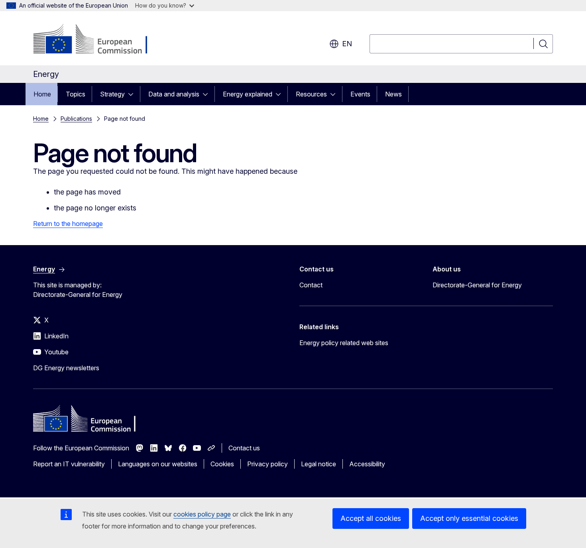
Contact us (244, 448)
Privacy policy (267, 464)
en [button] (347, 43)
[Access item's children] (133, 94)
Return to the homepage (68, 224)
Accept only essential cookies (469, 518)
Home (42, 94)
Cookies (222, 464)
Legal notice (318, 464)
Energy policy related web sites (343, 343)
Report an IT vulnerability (69, 464)
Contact (310, 285)
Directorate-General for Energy (477, 285)
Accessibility (367, 464)
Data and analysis (173, 94)
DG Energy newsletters (66, 368)
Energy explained (247, 94)
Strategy (112, 94)
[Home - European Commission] (97, 40)
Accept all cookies (370, 518)
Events (360, 94)
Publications (76, 118)
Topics (75, 94)
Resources (311, 94)
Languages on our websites (157, 464)
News (393, 94)
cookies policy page (202, 514)
